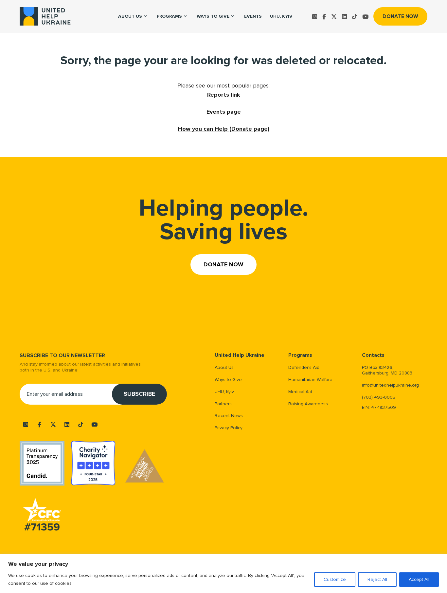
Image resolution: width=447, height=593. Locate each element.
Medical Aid (300, 391)
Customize (335, 579)
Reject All (377, 579)
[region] (223, 573)
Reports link (223, 94)
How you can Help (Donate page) (223, 128)
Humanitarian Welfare (310, 379)
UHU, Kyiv (281, 16)
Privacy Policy (228, 427)
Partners (223, 404)
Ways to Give (213, 16)
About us (130, 16)
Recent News (229, 415)
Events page (223, 111)
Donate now (400, 16)
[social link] (314, 16)
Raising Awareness (308, 404)
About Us (224, 367)
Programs (169, 16)
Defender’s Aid (303, 367)
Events (253, 16)
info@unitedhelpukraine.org (390, 385)
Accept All (419, 579)
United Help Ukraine (239, 355)
